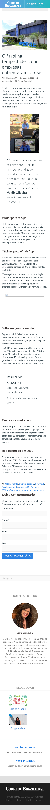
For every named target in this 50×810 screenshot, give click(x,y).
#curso (22, 483)
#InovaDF (39, 483)
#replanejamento (10, 487)
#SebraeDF (24, 487)
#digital (30, 483)
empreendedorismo (23, 490)
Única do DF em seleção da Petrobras (25, 752)
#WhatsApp (7, 490)
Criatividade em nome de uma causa (25, 765)
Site (4, 543)
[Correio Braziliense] (14, 4)
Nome (5, 520)
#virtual (34, 487)
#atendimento (11, 483)
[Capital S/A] (36, 4)
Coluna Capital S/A (25, 81)
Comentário (9, 508)
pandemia (39, 490)
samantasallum (7, 81)
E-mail (5, 531)
